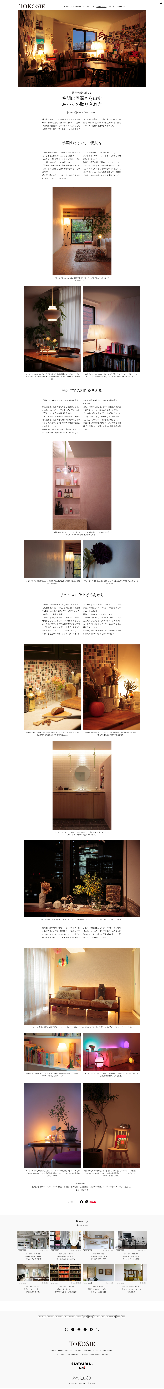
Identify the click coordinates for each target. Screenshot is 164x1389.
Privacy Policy (73, 1354)
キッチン (79, 1317)
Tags (62, 1354)
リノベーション (69, 1317)
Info (56, 1354)
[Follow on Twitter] (73, 1329)
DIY (84, 6)
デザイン (80, 112)
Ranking (82, 1222)
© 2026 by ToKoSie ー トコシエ (82, 1383)
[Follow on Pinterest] (85, 1329)
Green (111, 6)
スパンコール (52, 1187)
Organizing (120, 6)
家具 (85, 1317)
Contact (105, 1354)
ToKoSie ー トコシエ (32, 6)
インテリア (71, 112)
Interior (90, 6)
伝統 (103, 1317)
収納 (90, 1317)
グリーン (97, 1317)
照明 (86, 112)
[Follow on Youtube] (79, 1329)
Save (94, 1202)
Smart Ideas (101, 6)
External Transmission (90, 1354)
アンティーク (110, 1317)
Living (66, 6)
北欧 (118, 1317)
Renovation (76, 6)
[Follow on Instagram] (67, 1329)
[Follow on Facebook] (91, 1329)
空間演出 (92, 112)
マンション (59, 1317)
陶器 (123, 1317)
